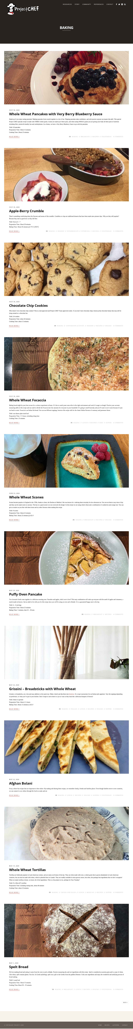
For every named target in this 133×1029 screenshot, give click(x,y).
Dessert (61, 231)
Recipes (107, 1025)
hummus (71, 694)
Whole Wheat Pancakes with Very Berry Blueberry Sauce (55, 114)
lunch (85, 423)
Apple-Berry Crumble (26, 211)
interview (85, 231)
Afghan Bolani (20, 783)
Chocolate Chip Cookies (28, 305)
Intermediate (73, 231)
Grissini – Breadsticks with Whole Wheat (42, 689)
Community (86, 4)
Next (125, 1002)
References (99, 4)
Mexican (90, 892)
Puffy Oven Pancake (25, 594)
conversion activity (75, 326)
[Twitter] (119, 4)
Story (77, 4)
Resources (67, 4)
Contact (110, 4)
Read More (14, 136)
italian (74, 709)
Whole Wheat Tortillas (27, 869)
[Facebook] (116, 4)
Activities (116, 1025)
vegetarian (107, 136)
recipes (95, 136)
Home (100, 1025)
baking (75, 136)
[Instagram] (122, 4)
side (101, 423)
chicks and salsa (68, 892)
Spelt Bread (18, 967)
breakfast (85, 136)
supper (109, 423)
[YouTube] (125, 4)
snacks (108, 326)
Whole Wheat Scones (26, 497)
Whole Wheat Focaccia (27, 400)
